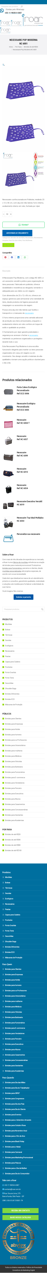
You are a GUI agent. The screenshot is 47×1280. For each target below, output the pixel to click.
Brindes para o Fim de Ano (15, 1136)
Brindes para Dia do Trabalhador (17, 1088)
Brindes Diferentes (12, 694)
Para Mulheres (27, 240)
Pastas (7, 656)
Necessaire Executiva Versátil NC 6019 (29, 503)
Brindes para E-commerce (15, 777)
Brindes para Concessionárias (16, 810)
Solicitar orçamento (23, 597)
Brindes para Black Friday (14, 1141)
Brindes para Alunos (12, 799)
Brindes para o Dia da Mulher (16, 1168)
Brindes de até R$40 (12, 840)
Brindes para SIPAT (12, 1093)
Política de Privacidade (34, 1267)
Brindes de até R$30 (18, 238)
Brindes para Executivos (14, 794)
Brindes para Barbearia (14, 767)
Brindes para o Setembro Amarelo (18, 1120)
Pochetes (8, 667)
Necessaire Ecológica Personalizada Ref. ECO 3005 (26, 406)
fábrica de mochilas (20, 562)
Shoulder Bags (10, 688)
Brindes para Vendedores (14, 783)
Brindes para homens (13, 735)
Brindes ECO (10, 699)
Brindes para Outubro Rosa (15, 1125)
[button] (3, 65)
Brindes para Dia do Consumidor (17, 1174)
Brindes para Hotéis (12, 729)
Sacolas (8, 640)
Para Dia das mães (15, 240)
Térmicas (8, 635)
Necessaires (9, 651)
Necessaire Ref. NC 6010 (22, 470)
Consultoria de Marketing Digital (23, 1270)
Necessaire (29, 238)
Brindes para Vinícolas (13, 761)
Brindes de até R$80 (12, 845)
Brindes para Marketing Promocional (19, 1157)
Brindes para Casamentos (15, 804)
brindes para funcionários (12, 568)
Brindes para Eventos (13, 1115)
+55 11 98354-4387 (11, 1185)
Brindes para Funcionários (15, 772)
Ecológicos (9, 646)
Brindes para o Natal (12, 1147)
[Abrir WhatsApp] (41, 1274)
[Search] (22, 6)
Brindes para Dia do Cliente (15, 1109)
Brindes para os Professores (16, 740)
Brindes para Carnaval (13, 1152)
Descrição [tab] (6, 271)
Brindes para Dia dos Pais (14, 1104)
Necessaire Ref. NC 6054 (22, 486)
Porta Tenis (9, 678)
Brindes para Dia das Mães (15, 1082)
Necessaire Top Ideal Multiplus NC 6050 (30, 519)
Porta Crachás (10, 672)
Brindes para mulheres (13, 751)
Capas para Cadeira (12, 662)
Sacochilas (9, 683)
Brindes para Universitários (15, 745)
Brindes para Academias (14, 820)
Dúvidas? (25, 225)
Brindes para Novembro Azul (16, 1131)
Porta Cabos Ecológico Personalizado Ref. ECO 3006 (27, 390)
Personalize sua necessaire (28, 534)
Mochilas (8, 624)
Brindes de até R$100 (13, 850)
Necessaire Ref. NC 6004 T (23, 421)
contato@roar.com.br (13, 1189)
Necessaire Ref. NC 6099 (22, 454)
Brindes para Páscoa (13, 1163)
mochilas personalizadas (11, 571)
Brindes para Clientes (13, 719)
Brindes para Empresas (14, 724)
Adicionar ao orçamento (17, 233)
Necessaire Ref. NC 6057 (22, 437)
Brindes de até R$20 (12, 834)
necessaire (29, 313)
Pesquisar (42, 609)
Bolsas (7, 630)
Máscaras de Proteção (13, 705)
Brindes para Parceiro (13, 788)
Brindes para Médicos (13, 756)
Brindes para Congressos (14, 1099)
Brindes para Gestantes (14, 815)
